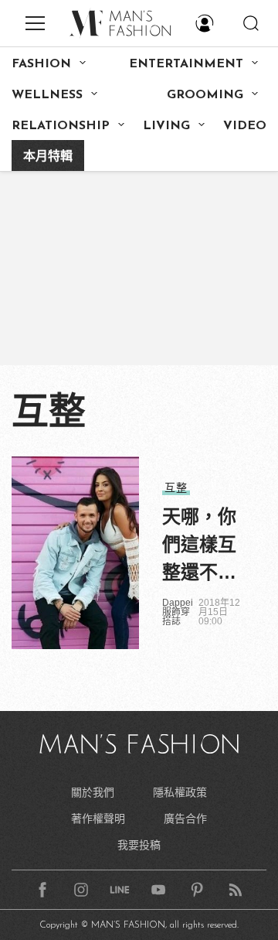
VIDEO (244, 126)
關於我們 (92, 792)
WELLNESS (47, 95)
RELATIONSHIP (61, 126)
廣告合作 (185, 818)
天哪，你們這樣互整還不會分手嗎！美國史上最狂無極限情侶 (199, 546)
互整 (176, 487)
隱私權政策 (180, 792)
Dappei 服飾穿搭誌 (177, 612)
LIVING (166, 126)
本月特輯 (48, 157)
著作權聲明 (98, 818)
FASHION (41, 64)
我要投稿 (139, 845)
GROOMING (205, 95)
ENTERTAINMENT (186, 64)
